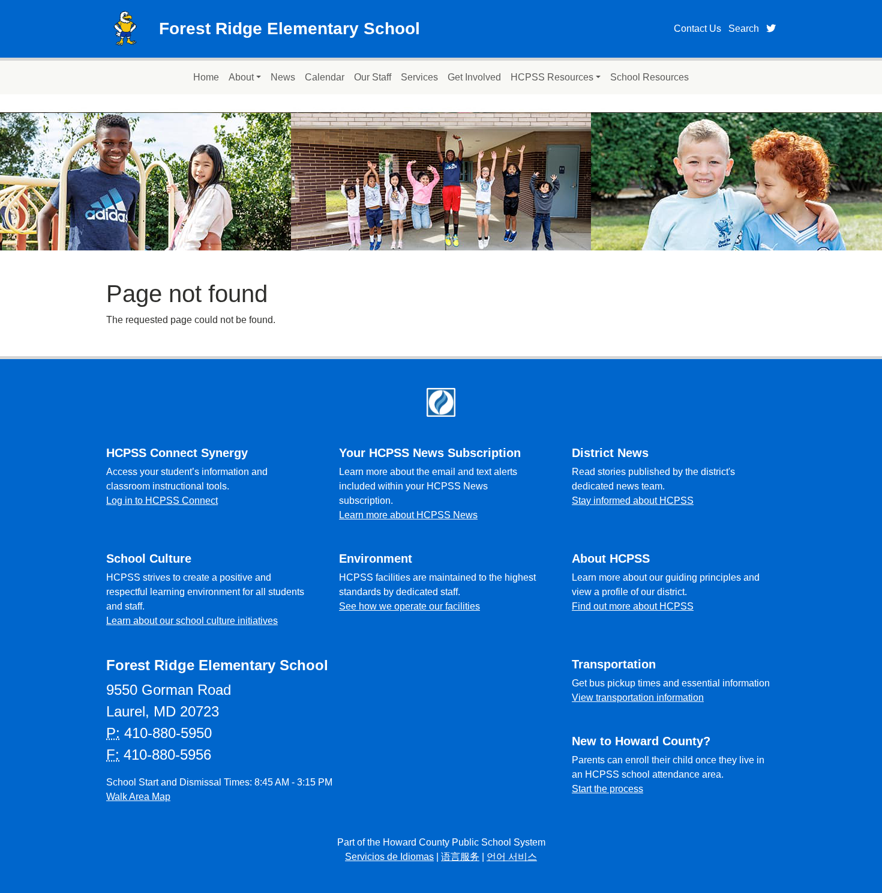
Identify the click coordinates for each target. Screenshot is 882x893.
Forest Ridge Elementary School (289, 28)
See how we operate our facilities (409, 606)
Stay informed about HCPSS (633, 500)
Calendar (324, 77)
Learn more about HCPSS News (408, 515)
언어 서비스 (512, 857)
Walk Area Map (138, 797)
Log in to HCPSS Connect (162, 500)
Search (743, 28)
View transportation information (638, 697)
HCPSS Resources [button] (552, 77)
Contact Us (697, 28)
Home (206, 77)
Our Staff (372, 77)
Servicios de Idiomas (389, 857)
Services (419, 77)
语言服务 (460, 857)
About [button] (241, 77)
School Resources (649, 77)
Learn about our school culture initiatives (192, 621)
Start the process (607, 789)
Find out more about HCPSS (633, 606)
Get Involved (474, 77)
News (283, 77)
